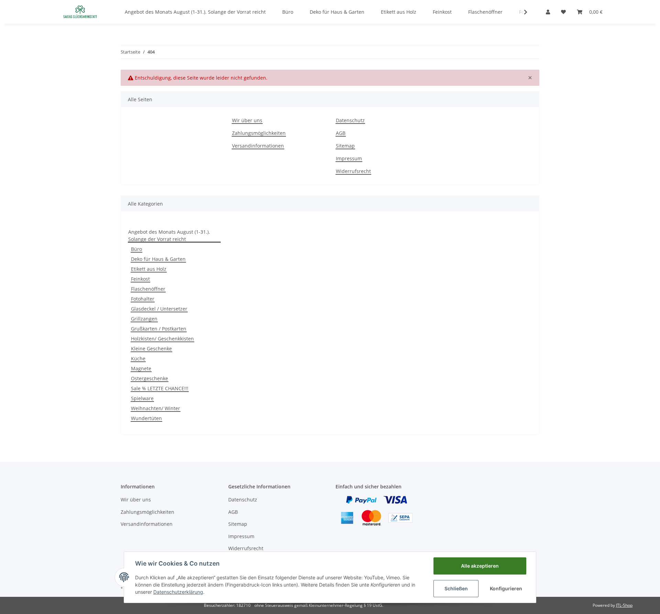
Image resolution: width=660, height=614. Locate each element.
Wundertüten (146, 418)
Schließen (456, 588)
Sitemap (345, 145)
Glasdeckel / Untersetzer (159, 308)
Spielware (142, 398)
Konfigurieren (506, 588)
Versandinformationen (258, 145)
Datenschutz (350, 120)
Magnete (141, 368)
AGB (340, 133)
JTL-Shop (624, 605)
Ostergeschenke (149, 378)
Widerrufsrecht (353, 171)
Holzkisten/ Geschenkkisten (162, 338)
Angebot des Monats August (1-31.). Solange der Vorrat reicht (169, 235)
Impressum (349, 158)
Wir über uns (247, 120)
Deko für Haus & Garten (158, 259)
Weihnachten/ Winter (155, 408)
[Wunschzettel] (563, 12)
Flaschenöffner (148, 289)
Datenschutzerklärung (178, 592)
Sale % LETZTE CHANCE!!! (159, 388)
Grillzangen (144, 318)
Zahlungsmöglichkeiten (259, 133)
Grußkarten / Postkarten (158, 328)
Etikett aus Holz (148, 269)
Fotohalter (142, 299)
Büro (136, 249)
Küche (138, 358)
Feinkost (140, 279)
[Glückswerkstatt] (80, 11)
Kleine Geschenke (151, 348)
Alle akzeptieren (480, 566)
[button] (548, 12)
